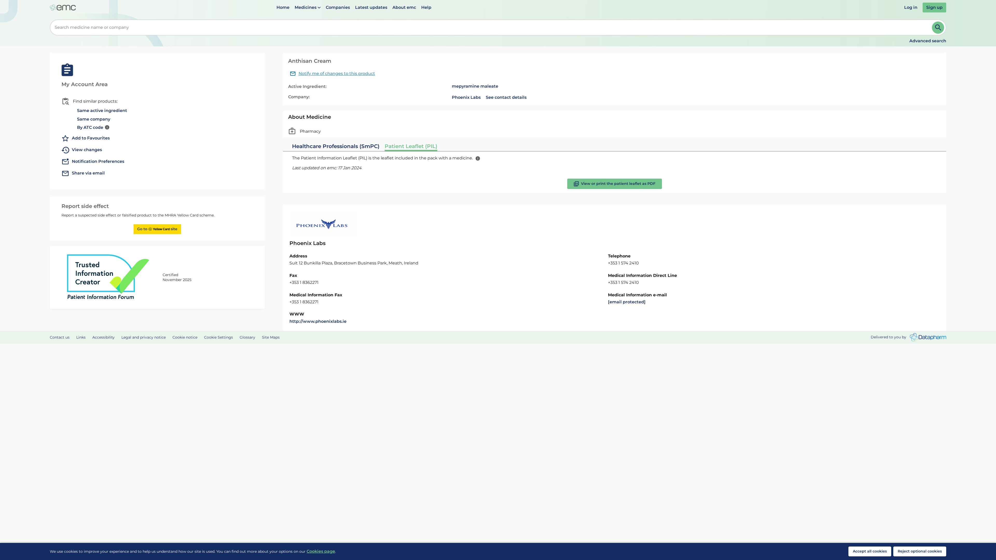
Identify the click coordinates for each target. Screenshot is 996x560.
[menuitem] (283, 7)
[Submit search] (938, 28)
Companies (338, 7)
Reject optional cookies (920, 551)
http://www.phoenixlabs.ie (318, 321)
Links (81, 337)
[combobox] (492, 27)
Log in (910, 7)
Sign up (934, 7)
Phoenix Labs (466, 97)
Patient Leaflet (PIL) (411, 146)
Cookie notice (184, 337)
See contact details (506, 97)
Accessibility (103, 337)
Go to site (157, 229)
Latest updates (371, 7)
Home (282, 7)
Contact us (60, 337)
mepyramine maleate (475, 86)
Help (426, 7)
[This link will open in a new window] (928, 337)
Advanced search (927, 40)
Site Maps (271, 337)
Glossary (247, 337)
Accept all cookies (870, 551)
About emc (404, 7)
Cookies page (321, 551)
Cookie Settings (218, 337)
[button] (308, 7)
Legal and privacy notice (143, 337)
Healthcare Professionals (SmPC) (335, 146)
